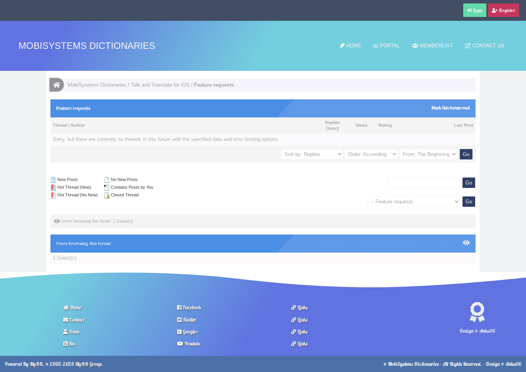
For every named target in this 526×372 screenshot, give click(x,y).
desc (332, 128)
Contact (76, 320)
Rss (71, 343)
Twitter (188, 320)
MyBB (36, 364)
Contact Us (487, 46)
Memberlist (435, 46)
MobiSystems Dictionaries (86, 45)
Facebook (191, 307)
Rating (385, 125)
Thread (60, 125)
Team (73, 331)
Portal (389, 46)
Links (301, 307)
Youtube (191, 343)
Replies (332, 122)
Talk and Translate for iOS (160, 85)
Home (353, 46)
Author (77, 125)
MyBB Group (88, 364)
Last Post (463, 125)
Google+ (189, 331)
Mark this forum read (451, 108)
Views (361, 125)
